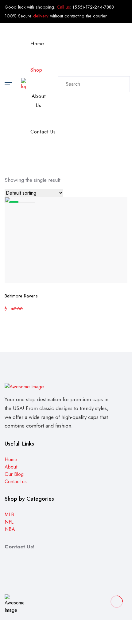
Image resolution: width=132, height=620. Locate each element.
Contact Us (43, 131)
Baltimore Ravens (21, 296)
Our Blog (14, 474)
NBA (10, 529)
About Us (39, 101)
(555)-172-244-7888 (93, 7)
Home (37, 43)
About (11, 466)
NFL (9, 521)
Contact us (16, 481)
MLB (9, 514)
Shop (36, 69)
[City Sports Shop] (23, 83)
